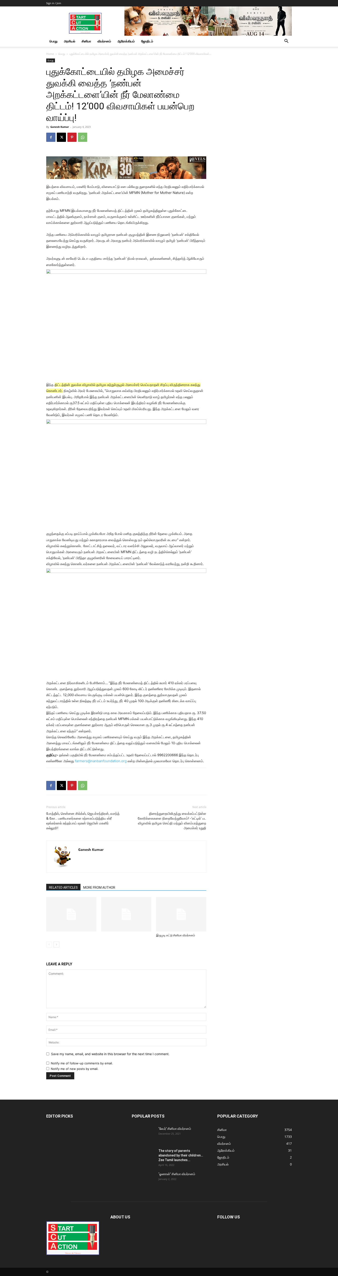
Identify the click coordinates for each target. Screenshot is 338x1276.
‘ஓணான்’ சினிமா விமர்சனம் (176, 1174)
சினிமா (86, 41)
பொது (53, 41)
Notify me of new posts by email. (74, 1069)
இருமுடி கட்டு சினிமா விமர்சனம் (175, 935)
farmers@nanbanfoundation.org (101, 761)
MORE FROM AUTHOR (99, 887)
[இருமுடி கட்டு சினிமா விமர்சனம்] (181, 914)
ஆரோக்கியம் (126, 41)
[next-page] (56, 944)
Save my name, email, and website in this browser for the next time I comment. (110, 1054)
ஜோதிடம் (147, 41)
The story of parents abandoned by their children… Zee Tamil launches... (180, 1155)
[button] (286, 41)
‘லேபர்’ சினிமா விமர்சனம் (174, 1128)
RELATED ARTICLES (63, 887)
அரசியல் (69, 41)
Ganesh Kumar (59, 126)
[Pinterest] (72, 137)
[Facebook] (50, 137)
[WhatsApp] (82, 137)
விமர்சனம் (104, 41)
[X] (61, 137)
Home (50, 54)
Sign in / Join (53, 3)
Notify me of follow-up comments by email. (82, 1063)
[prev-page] (49, 944)
